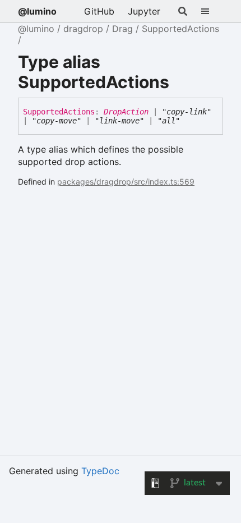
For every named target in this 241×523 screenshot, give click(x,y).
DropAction (126, 111)
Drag (122, 28)
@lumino (37, 11)
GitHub (99, 11)
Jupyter (144, 11)
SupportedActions (180, 28)
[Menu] (212, 11)
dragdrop (83, 28)
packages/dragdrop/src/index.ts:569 (125, 181)
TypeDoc (100, 470)
